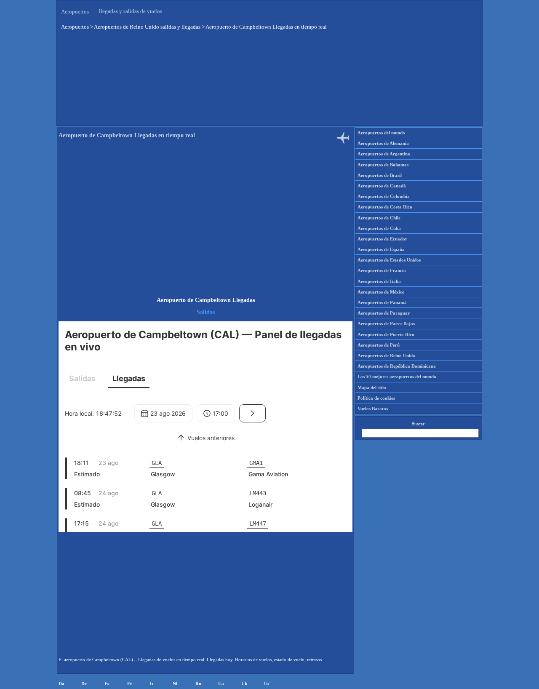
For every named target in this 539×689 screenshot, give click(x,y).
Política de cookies (376, 398)
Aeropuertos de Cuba (379, 228)
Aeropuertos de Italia (379, 281)
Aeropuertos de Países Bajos (386, 323)
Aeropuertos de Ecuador (382, 238)
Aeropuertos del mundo (381, 132)
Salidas (206, 312)
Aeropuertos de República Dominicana (397, 366)
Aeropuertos (75, 11)
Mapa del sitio (372, 387)
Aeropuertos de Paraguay (384, 312)
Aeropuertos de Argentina (384, 153)
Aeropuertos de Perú (379, 344)
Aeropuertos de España (381, 249)
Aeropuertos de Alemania (383, 143)
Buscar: (418, 423)
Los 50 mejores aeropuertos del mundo (397, 376)
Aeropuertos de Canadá (382, 185)
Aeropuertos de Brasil (380, 175)
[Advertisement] (205, 221)
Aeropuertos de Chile (379, 217)
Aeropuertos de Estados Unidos (389, 259)
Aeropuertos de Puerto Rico (386, 334)
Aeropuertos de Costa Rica (385, 206)
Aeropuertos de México (381, 291)
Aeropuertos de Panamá (382, 302)
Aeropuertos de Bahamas (383, 164)
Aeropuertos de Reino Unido (386, 355)
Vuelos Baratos (373, 408)
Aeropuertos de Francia (382, 270)
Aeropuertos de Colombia (384, 196)
